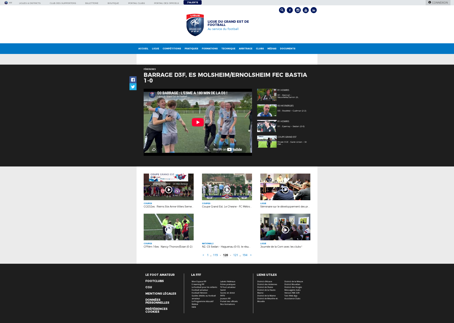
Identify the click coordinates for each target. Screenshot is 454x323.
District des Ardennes (267, 284)
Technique (228, 48)
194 (244, 255)
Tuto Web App (290, 296)
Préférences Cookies (156, 310)
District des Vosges (293, 287)
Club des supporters (63, 3)
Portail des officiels (166, 3)
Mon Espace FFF (199, 281)
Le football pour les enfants (204, 287)
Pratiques (191, 48)
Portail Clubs (136, 3)
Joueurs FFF (225, 298)
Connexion (440, 2)
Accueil (143, 48)
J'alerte (192, 2)
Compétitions (172, 48)
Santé (223, 290)
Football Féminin (199, 293)
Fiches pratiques (228, 284)
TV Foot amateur (228, 287)
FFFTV (222, 296)
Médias (271, 48)
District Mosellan (292, 284)
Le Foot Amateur (160, 274)
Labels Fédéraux (227, 281)
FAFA (194, 307)
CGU (148, 287)
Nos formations (227, 304)
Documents (287, 48)
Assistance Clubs (292, 298)
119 (215, 255)
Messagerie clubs (292, 290)
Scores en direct (227, 293)
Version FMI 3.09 (291, 293)
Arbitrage (245, 48)
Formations (210, 48)
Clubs (260, 48)
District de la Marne (266, 296)
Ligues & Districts (30, 3)
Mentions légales (160, 293)
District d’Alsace (264, 281)
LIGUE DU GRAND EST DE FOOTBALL (228, 23)
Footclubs (154, 281)
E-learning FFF (198, 284)
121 (235, 255)
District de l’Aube (265, 287)
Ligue (155, 48)
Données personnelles (157, 301)
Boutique (113, 3)
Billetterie (91, 3)
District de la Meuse (293, 281)
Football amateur (200, 290)
